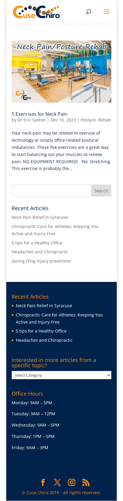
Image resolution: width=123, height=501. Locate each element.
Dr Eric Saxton (32, 120)
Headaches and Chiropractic (40, 252)
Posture (88, 120)
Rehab (104, 120)
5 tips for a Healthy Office (37, 243)
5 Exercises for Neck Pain (39, 114)
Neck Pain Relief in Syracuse (40, 217)
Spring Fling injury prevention (41, 261)
